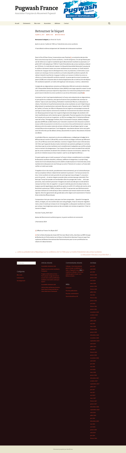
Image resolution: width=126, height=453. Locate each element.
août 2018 (93, 361)
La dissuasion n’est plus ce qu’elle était (96, 254)
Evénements (26, 23)
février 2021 (93, 306)
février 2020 (93, 329)
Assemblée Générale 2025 (48, 284)
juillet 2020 (93, 321)
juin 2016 (92, 418)
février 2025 (93, 275)
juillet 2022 (93, 292)
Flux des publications (71, 290)
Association (47, 23)
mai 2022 (92, 295)
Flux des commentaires (72, 293)
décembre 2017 (94, 378)
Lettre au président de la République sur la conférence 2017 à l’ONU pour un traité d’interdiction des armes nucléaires (58, 252)
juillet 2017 (93, 386)
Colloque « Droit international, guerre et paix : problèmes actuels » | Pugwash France (74, 268)
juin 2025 (92, 272)
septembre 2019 (94, 341)
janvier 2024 (93, 286)
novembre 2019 (94, 338)
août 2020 (93, 318)
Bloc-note (37, 23)
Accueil (17, 23)
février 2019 (93, 352)
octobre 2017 (94, 381)
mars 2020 (93, 326)
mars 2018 (93, 372)
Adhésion (57, 23)
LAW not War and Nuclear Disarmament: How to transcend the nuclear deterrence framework (50, 289)
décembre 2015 (94, 421)
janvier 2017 (93, 404)
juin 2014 (92, 435)
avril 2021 (92, 303)
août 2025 (93, 269)
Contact (66, 23)
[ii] (36, 235)
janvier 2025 (93, 277)
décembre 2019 (94, 335)
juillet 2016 (93, 415)
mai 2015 (92, 424)
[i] (70, 57)
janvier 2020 (93, 332)
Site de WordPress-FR (72, 296)
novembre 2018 (94, 358)
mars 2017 (93, 398)
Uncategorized (21, 280)
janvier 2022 (93, 300)
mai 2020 (92, 323)
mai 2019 (92, 349)
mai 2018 (92, 366)
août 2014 (93, 432)
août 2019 (93, 343)
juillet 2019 (93, 346)
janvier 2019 (93, 355)
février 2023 (93, 289)
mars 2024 (93, 283)
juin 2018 (92, 364)
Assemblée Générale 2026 (48, 266)
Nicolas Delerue (60, 34)
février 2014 (93, 438)
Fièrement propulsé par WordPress (63, 449)
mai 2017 (92, 392)
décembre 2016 (94, 407)
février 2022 (93, 298)
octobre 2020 (94, 315)
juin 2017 (92, 389)
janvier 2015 (93, 430)
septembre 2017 (94, 384)
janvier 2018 (93, 375)
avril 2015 (92, 427)
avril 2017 (92, 395)
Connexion (68, 288)
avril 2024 (92, 280)
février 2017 (93, 401)
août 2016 (93, 412)
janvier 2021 (93, 309)
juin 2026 (92, 266)
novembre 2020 (94, 312)
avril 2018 (92, 369)
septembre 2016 (94, 409)
